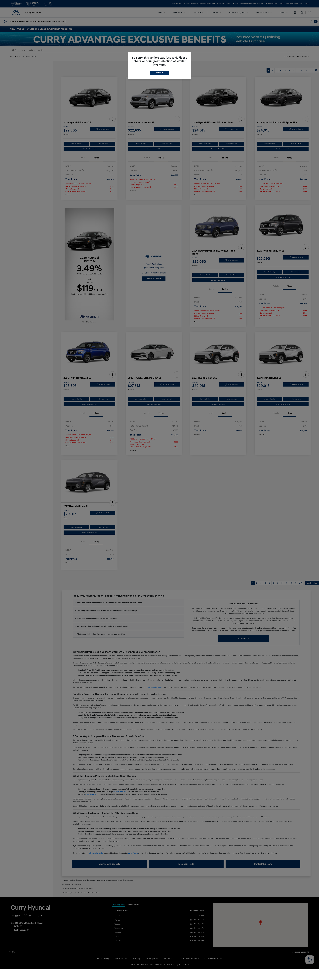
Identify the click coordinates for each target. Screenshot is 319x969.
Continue (159, 73)
